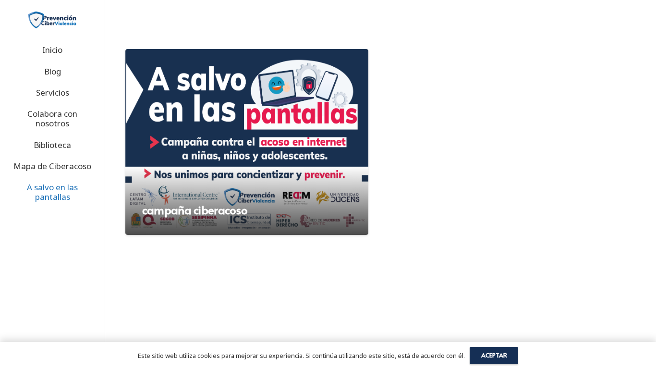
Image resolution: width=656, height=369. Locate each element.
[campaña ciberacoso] (246, 142)
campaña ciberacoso (194, 210)
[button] (73, 93)
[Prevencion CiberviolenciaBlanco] (52, 20)
